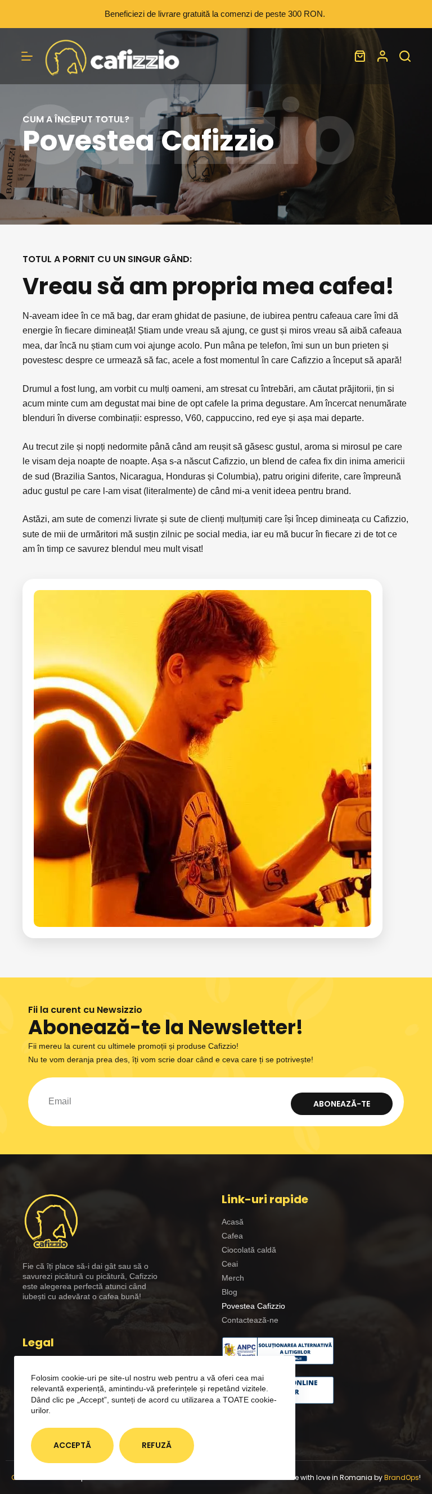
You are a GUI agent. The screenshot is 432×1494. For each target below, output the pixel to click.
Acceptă (72, 1445)
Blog (229, 1291)
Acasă (233, 1221)
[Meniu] (27, 56)
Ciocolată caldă (249, 1249)
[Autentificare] (382, 56)
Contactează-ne (250, 1319)
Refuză (157, 1445)
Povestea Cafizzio (253, 1305)
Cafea (232, 1235)
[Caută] (405, 56)
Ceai (230, 1263)
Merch (233, 1277)
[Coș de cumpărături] (360, 56)
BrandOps (401, 1477)
